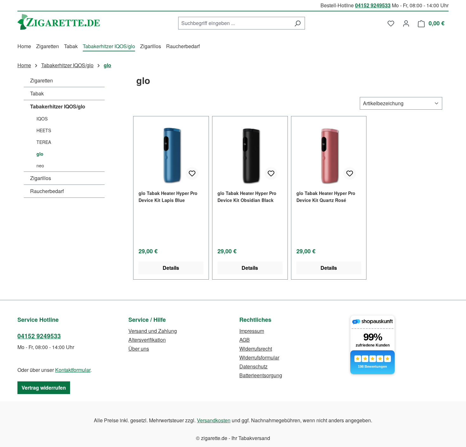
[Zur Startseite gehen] (58, 22)
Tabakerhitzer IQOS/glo (57, 106)
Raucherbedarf (47, 191)
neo (40, 165)
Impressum (251, 330)
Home (24, 65)
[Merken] (192, 173)
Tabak (37, 93)
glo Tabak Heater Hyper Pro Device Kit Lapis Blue (168, 196)
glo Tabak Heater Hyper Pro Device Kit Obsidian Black (246, 196)
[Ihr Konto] (406, 23)
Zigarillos (40, 178)
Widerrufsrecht (255, 348)
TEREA (43, 142)
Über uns (138, 348)
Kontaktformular (72, 369)
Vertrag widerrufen (44, 387)
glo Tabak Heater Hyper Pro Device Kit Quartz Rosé (325, 196)
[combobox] (234, 23)
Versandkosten (213, 420)
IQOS (42, 118)
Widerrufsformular (259, 357)
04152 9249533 (373, 5)
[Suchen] (297, 23)
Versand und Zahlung (152, 330)
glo (39, 154)
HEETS (43, 130)
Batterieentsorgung (260, 375)
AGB (244, 339)
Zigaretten (41, 80)
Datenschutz (253, 366)
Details (171, 267)
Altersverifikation (147, 339)
